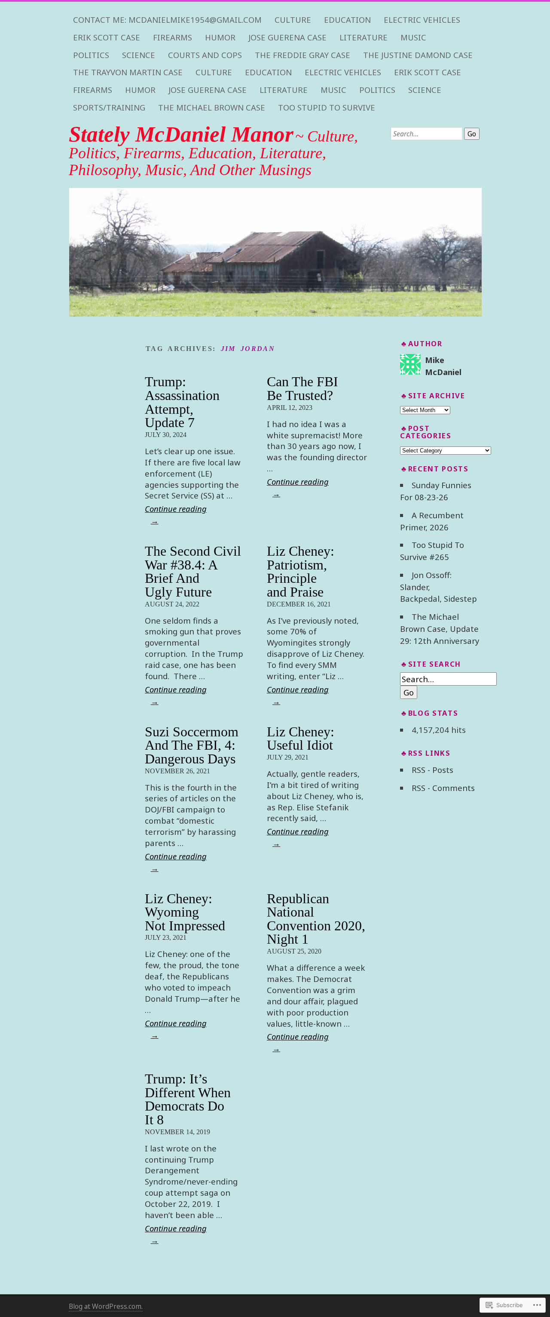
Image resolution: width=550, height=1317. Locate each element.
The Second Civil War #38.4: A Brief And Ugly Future (193, 572)
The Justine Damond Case (418, 55)
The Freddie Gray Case (302, 55)
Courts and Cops (205, 55)
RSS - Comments (443, 787)
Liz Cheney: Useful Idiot (300, 738)
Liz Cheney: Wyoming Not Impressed (185, 912)
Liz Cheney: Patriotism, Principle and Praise (300, 572)
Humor (220, 37)
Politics (91, 55)
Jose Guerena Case (287, 37)
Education (347, 20)
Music (413, 37)
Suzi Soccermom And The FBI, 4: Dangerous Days (191, 745)
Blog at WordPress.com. (106, 1306)
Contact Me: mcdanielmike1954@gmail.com (167, 20)
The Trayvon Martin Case (128, 72)
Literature (363, 37)
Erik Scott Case (106, 37)
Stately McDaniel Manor (181, 134)
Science (138, 55)
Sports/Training (109, 107)
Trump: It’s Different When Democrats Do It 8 (188, 1099)
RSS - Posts (432, 769)
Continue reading (176, 514)
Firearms (172, 37)
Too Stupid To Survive (326, 107)
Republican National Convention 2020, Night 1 (316, 919)
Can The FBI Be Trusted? (302, 388)
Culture (293, 20)
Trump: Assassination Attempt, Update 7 (182, 402)
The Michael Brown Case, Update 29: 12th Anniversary (439, 628)
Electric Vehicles (422, 20)
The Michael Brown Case (211, 107)
